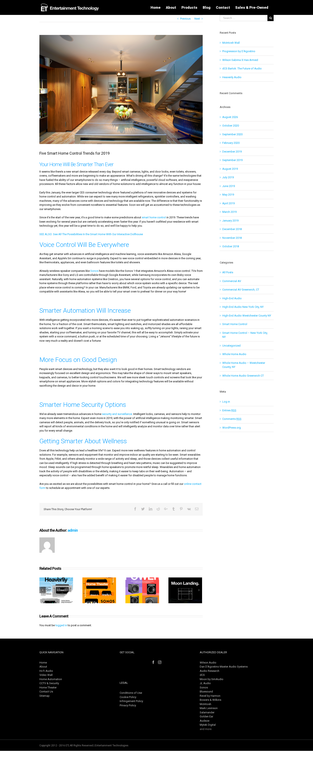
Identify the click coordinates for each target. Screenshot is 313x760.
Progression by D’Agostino (238, 51)
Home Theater (48, 687)
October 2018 (230, 246)
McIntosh (205, 704)
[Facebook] (153, 662)
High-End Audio (232, 298)
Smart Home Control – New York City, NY (245, 335)
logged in (61, 625)
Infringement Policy (131, 701)
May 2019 (228, 194)
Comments (231, 418)
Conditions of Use (131, 692)
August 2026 (230, 117)
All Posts (227, 272)
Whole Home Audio (234, 354)
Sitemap (44, 695)
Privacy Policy (128, 705)
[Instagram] (159, 662)
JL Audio (205, 683)
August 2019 (230, 168)
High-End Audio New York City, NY (243, 306)
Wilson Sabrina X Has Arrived (240, 60)
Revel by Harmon (210, 695)
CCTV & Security (49, 683)
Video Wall (46, 675)
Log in (226, 401)
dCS (202, 675)
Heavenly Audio (231, 77)
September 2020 (232, 134)
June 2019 (228, 186)
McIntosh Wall (231, 42)
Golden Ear (206, 716)
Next (197, 18)
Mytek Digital (208, 724)
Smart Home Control (234, 324)
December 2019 (232, 151)
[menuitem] (156, 7)
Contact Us (46, 691)
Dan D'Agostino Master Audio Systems (224, 666)
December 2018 (232, 229)
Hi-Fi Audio (46, 670)
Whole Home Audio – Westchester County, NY (243, 365)
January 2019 (230, 220)
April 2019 (228, 203)
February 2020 (231, 142)
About (43, 666)
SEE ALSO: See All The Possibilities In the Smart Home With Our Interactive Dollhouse (91, 234)
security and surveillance (117, 414)
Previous (185, 18)
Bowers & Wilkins (210, 699)
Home (43, 662)
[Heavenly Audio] (56, 590)
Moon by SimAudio (211, 679)
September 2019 (232, 160)
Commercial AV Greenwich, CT (240, 289)
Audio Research (209, 670)
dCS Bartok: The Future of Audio (242, 68)
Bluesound (206, 691)
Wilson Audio (208, 662)
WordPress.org (231, 427)
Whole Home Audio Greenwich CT (243, 375)
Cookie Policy (128, 697)
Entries (229, 410)
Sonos (94, 270)
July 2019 (228, 177)
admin (73, 530)
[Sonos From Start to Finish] (99, 590)
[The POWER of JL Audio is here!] (142, 590)
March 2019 (229, 211)
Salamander (207, 712)
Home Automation (50, 679)
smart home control (154, 217)
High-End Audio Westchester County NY (246, 315)
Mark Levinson (209, 708)
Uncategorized (231, 345)
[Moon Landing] (185, 590)
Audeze (204, 720)
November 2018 (232, 237)
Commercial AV (231, 281)
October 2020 (230, 125)
